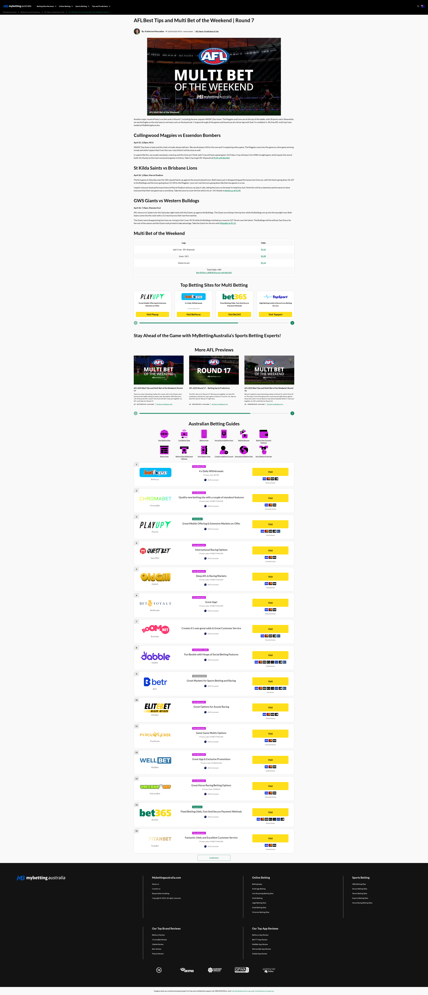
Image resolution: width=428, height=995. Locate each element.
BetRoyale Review (270, 613)
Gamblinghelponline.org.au (241, 991)
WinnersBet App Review (261, 949)
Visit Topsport (275, 314)
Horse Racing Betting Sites (362, 903)
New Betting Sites (164, 440)
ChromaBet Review (159, 939)
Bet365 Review (270, 823)
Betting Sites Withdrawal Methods (184, 457)
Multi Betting (257, 898)
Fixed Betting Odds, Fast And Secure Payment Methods (211, 811)
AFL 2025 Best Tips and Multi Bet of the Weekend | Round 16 (268, 389)
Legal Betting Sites (259, 903)
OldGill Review (270, 587)
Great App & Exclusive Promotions (211, 759)
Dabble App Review (259, 954)
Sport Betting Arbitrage (264, 456)
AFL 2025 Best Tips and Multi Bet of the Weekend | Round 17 (158, 389)
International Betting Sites (244, 456)
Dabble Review (270, 666)
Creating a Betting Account (224, 456)
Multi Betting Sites (204, 456)
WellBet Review (270, 771)
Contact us (156, 889)
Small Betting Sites (259, 907)
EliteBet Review (270, 718)
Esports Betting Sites (360, 898)
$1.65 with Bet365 (221, 158)
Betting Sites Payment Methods (263, 441)
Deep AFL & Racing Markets (211, 575)
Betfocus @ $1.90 (232, 190)
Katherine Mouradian (154, 31)
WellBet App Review (260, 944)
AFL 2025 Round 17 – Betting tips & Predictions (209, 388)
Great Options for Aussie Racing (211, 706)
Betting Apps (204, 440)
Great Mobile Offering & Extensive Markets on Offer (211, 523)
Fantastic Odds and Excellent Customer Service (211, 837)
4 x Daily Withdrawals (211, 471)
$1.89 (263, 256)
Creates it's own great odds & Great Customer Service (211, 628)
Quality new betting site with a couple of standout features (211, 497)
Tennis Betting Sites (359, 893)
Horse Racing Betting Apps (224, 440)
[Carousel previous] (136, 323)
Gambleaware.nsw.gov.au (264, 991)
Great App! (211, 602)
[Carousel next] (292, 323)
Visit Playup (152, 314)
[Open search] (418, 6)
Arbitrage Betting (258, 889)
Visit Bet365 (234, 314)
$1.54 (263, 263)
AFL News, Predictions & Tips (54, 12)
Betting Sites (164, 456)
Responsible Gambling (160, 893)
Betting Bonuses (243, 440)
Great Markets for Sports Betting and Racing (211, 680)
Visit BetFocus (193, 314)
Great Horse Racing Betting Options (211, 785)
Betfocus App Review (260, 935)
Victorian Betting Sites (260, 912)
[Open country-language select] (423, 6)
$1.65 (263, 249)
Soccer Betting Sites (359, 889)
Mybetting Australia (10, 12)
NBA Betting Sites (359, 884)
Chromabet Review (270, 509)
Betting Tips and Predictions (30, 12)
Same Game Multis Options (211, 732)
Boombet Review (270, 640)
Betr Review (270, 692)
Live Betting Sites (184, 440)
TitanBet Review (270, 849)
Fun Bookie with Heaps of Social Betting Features (211, 654)
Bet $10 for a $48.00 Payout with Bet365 (214, 272)
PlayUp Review (270, 535)
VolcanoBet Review (270, 797)
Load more (214, 858)
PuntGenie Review (270, 744)
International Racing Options (211, 549)
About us (155, 884)
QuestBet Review (270, 561)
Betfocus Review (270, 483)
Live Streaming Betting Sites (262, 893)
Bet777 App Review (259, 939)
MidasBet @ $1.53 (228, 223)
